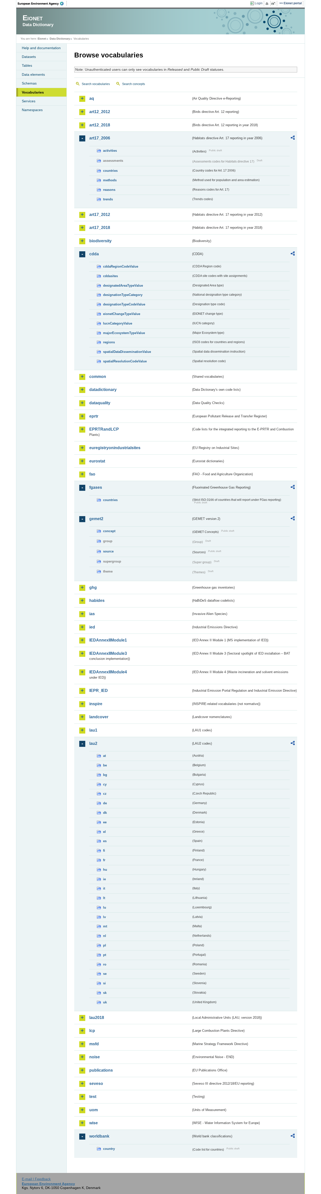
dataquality (99, 403)
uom (93, 1110)
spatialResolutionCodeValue (125, 361)
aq (91, 98)
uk (105, 1002)
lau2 (93, 743)
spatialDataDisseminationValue (127, 352)
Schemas (29, 83)
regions (109, 342)
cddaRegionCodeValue (120, 266)
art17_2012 (99, 214)
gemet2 (96, 519)
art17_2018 (99, 227)
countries (110, 171)
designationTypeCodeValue (124, 304)
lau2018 (96, 1017)
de (105, 803)
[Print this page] (268, 3)
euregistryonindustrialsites (114, 448)
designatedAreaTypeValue (123, 285)
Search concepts (133, 84)
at (104, 756)
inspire (95, 704)
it (104, 888)
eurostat (97, 461)
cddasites (110, 276)
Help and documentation (41, 48)
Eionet (42, 38)
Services (28, 101)
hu (105, 869)
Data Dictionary (60, 38)
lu (104, 907)
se (105, 974)
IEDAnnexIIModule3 (108, 653)
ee (105, 822)
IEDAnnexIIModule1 (108, 640)
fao (92, 474)
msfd (94, 1044)
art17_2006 (99, 138)
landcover (98, 717)
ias (92, 614)
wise (93, 1123)
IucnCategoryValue (117, 323)
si (104, 983)
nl (104, 936)
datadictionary (103, 389)
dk (105, 813)
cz (105, 793)
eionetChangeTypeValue (121, 314)
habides (97, 600)
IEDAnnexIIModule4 (108, 672)
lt (104, 898)
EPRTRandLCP (104, 429)
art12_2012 (99, 112)
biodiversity (100, 241)
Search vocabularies (96, 84)
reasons (109, 190)
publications (101, 1070)
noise (94, 1057)
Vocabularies (33, 92)
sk (105, 993)
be (105, 765)
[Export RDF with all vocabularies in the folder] (293, 138)
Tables (27, 65)
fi (104, 850)
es (105, 841)
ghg (93, 587)
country (109, 1149)
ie (104, 879)
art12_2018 (99, 125)
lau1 (93, 730)
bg (105, 775)
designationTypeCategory (122, 295)
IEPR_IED (98, 690)
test (92, 1096)
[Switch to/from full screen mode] (274, 3)
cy (105, 784)
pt (104, 955)
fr (104, 860)
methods (110, 180)
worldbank (99, 1136)
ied (92, 627)
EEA (42, 3)
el (104, 832)
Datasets (29, 57)
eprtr (93, 416)
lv (104, 917)
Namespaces (32, 110)
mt (105, 926)
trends (108, 199)
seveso (96, 1083)
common (97, 376)
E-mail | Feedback (36, 1179)
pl (104, 945)
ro (104, 964)
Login (259, 3)
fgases (95, 487)
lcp (92, 1030)
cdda (94, 254)
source (108, 551)
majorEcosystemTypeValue (124, 333)
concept (109, 531)
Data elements (33, 74)
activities (110, 150)
